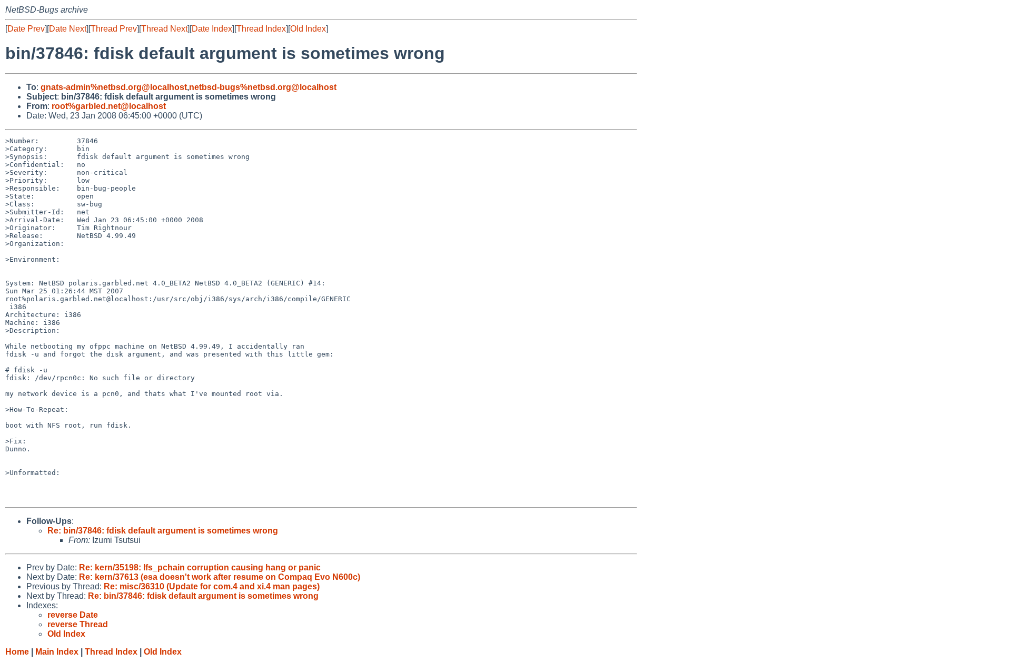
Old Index (308, 28)
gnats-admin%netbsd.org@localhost (114, 87)
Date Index (212, 28)
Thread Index (261, 28)
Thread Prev (114, 28)
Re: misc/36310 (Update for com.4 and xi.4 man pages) (212, 586)
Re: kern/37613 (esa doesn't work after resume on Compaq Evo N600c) (219, 576)
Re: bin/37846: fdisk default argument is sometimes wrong (162, 530)
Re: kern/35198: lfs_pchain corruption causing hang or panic (200, 567)
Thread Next (164, 28)
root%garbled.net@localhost (109, 106)
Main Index (56, 651)
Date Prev (26, 28)
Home (17, 651)
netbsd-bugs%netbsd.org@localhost (262, 87)
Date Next (67, 28)
